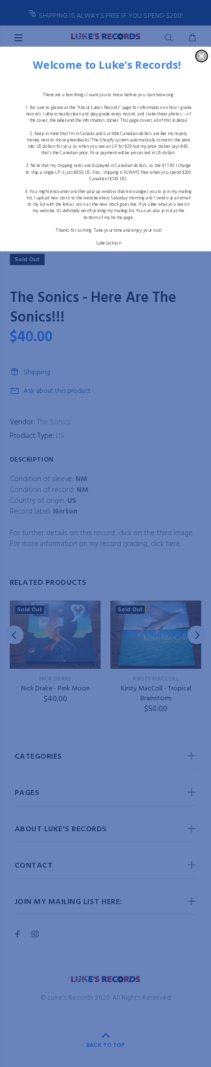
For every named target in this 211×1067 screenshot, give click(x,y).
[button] (202, 56)
